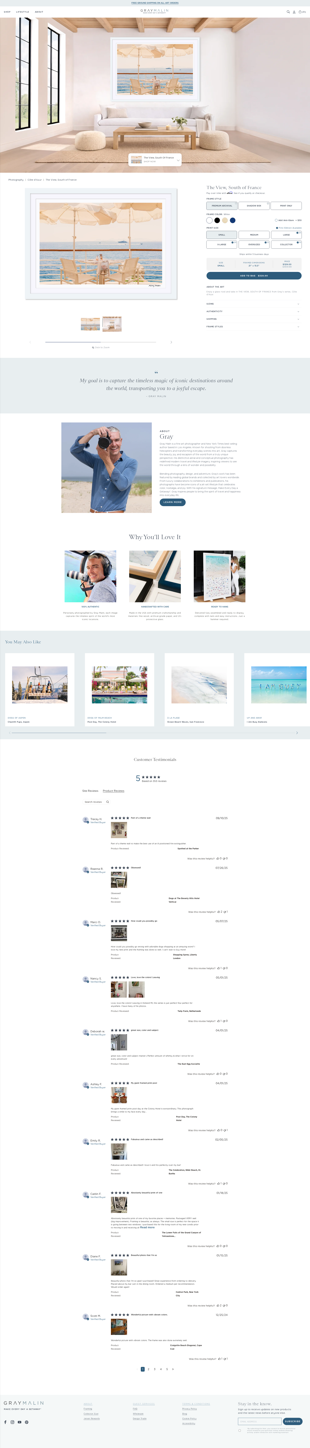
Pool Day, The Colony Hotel (102, 722)
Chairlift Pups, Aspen (19, 722)
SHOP (7, 12)
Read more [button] (147, 1227)
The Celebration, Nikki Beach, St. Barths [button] (185, 1172)
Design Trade (139, 1418)
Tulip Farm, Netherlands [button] (189, 1011)
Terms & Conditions (196, 1404)
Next (171, 342)
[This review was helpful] (218, 858)
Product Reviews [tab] (113, 790)
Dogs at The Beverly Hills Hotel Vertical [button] (184, 900)
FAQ (135, 1408)
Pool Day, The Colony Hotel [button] (186, 1119)
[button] (288, 12)
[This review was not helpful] (224, 858)
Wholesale (138, 1413)
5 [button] (167, 1369)
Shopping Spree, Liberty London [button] (185, 956)
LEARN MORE (173, 502)
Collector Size (91, 1413)
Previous (30, 342)
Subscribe (293, 1421)
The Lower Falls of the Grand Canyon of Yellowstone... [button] (181, 1234)
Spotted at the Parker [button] (188, 848)
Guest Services (144, 1404)
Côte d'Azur (35, 180)
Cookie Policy (189, 1418)
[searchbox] (94, 802)
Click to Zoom (102, 347)
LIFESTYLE (22, 12)
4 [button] (161, 1369)
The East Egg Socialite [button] (189, 1064)
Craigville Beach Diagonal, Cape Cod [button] (186, 1347)
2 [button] (148, 1369)
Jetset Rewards (92, 1418)
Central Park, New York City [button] (187, 1294)
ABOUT (39, 12)
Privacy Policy (189, 1408)
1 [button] (142, 1369)
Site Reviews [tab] (90, 790)
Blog (184, 1413)
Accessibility (188, 1423)
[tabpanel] (155, 1096)
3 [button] (154, 1369)
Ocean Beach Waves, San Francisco (185, 722)
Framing (88, 1408)
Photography (16, 180)
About (88, 1404)
